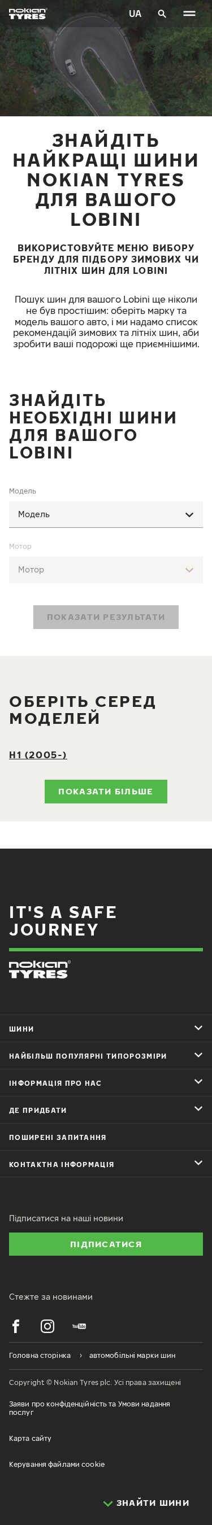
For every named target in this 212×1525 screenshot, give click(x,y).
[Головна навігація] (189, 13)
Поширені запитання (58, 1137)
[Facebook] (16, 1326)
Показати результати (106, 616)
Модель (22, 491)
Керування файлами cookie (57, 1464)
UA (135, 13)
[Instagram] (47, 1326)
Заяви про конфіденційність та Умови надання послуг (89, 1408)
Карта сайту (30, 1438)
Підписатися (106, 1244)
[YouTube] (79, 1326)
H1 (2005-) (38, 755)
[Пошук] (162, 13)
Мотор (20, 546)
